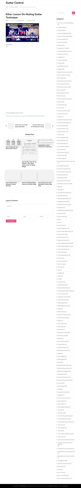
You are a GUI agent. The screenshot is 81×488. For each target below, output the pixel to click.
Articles (59, 63)
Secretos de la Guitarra (63, 377)
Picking (59, 338)
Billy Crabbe (61, 78)
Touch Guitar (61, 436)
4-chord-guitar (61, 27)
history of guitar (62, 261)
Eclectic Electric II (62, 175)
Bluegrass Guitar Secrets (64, 81)
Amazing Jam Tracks (62, 48)
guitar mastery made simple (65, 243)
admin (7, 20)
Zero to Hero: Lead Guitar (64, 478)
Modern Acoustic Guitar (63, 314)
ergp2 (59, 186)
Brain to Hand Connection (64, 99)
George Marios (61, 216)
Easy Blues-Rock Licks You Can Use (66, 161)
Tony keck (60, 430)
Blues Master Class (62, 93)
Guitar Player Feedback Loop (65, 246)
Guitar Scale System (63, 249)
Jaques (59, 276)
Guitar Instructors (62, 237)
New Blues (60, 329)
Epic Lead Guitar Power (63, 180)
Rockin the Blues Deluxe (64, 368)
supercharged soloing (63, 407)
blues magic (61, 90)
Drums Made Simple (63, 146)
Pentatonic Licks (62, 335)
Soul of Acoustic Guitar (63, 398)
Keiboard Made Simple (63, 288)
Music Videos (61, 326)
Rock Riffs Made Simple (63, 365)
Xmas (59, 469)
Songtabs (60, 395)
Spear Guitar (61, 401)
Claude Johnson (61, 125)
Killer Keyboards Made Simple (65, 291)
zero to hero (61, 472)
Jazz (58, 279)
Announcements (62, 60)
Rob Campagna (61, 356)
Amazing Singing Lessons (64, 51)
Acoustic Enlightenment (63, 33)
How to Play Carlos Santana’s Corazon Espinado (11, 184)
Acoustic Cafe (61, 30)
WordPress (65, 486)
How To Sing (61, 264)
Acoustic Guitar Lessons (63, 36)
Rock (59, 362)
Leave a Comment (31, 20)
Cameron (60, 102)
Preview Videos (61, 344)
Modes (59, 320)
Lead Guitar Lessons (62, 297)
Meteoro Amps (61, 311)
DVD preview (61, 149)
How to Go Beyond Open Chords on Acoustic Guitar (29, 183)
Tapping (60, 410)
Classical (60, 116)
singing (59, 389)
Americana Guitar (62, 54)
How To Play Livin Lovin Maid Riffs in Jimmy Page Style (45, 184)
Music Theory (61, 323)
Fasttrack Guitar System (63, 198)
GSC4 (59, 222)
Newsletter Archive (62, 332)
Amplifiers (60, 57)
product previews (62, 347)
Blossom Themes (53, 486)
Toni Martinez (61, 428)
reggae (59, 353)
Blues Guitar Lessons (63, 87)
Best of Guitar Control (63, 75)
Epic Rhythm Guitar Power (64, 183)
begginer (60, 69)
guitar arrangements (63, 228)
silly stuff (60, 383)
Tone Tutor (60, 425)
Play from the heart (62, 341)
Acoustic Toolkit (62, 42)
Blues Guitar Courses (63, 84)
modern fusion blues (63, 317)
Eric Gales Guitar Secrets (64, 192)
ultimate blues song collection (65, 448)
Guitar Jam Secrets (62, 240)
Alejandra (60, 45)
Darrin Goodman (62, 137)
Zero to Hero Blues (62, 475)
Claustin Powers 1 (62, 128)
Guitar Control (15, 3)
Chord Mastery (61, 105)
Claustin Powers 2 (62, 131)
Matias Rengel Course (63, 305)
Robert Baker (61, 359)
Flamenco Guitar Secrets (64, 204)
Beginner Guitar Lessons (63, 72)
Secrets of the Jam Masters (64, 380)
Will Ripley (60, 466)
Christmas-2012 (62, 113)
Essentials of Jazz (62, 195)
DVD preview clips (62, 152)
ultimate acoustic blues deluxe (65, 439)
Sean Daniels (61, 374)
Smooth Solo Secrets (63, 392)
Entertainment (61, 177)
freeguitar (60, 207)
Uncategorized (61, 460)
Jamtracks (60, 273)
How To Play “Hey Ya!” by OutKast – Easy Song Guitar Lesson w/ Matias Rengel (29, 164)
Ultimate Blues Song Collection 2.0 (66, 451)
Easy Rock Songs (62, 166)
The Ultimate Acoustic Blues (65, 422)
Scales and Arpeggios (63, 371)
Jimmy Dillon (61, 282)
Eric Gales (60, 189)
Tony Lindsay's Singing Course (65, 433)
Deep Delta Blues (62, 143)
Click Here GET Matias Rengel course (25, 116)
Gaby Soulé (60, 213)
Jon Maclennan (61, 285)
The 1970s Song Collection (64, 416)
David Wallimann (62, 140)
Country (60, 134)
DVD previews (61, 155)
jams (59, 270)
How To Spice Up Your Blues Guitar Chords (12, 147)
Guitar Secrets (61, 252)
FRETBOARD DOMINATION (64, 210)
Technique (60, 413)
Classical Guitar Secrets (63, 122)
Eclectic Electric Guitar (63, 172)
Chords (59, 108)
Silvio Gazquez (61, 386)
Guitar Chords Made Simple (64, 231)
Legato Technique (62, 300)
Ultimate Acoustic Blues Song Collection (65, 443)
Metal (59, 308)
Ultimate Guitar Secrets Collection (66, 456)
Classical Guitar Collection (64, 119)
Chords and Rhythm (10, 12)
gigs (59, 219)
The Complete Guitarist (63, 419)
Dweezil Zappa (61, 158)
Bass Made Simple (62, 66)
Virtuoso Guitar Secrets (63, 463)
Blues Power (61, 96)
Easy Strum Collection (63, 169)
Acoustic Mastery (62, 39)
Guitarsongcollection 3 (63, 255)
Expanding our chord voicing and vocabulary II (45, 146)
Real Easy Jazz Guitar (63, 350)
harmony (60, 258)
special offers (61, 404)
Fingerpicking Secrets (63, 201)
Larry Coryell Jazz (62, 294)
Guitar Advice (61, 225)
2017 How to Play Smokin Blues (66, 23)
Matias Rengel (19, 12)
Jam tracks (60, 267)
